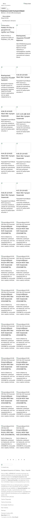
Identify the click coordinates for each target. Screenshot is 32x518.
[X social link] (14, 1)
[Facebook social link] (12, 1)
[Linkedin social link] (20, 1)
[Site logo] (27, 3)
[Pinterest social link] (18, 1)
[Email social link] (16, 1)
